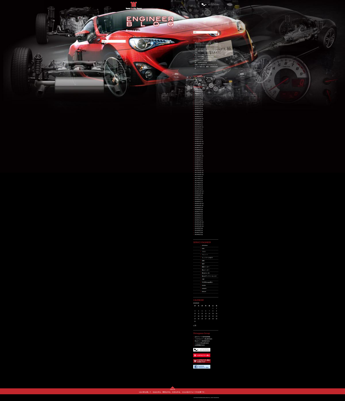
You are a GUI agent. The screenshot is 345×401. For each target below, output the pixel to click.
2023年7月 (198, 114)
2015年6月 (198, 213)
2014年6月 (198, 234)
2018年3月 (198, 166)
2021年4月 (198, 133)
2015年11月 (198, 205)
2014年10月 (198, 226)
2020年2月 (198, 137)
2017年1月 (198, 189)
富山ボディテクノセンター (209, 276)
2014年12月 (198, 222)
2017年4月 (198, 187)
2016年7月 (198, 197)
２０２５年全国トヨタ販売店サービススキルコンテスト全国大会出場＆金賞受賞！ (206, 60)
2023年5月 (198, 116)
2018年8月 (198, 160)
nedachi (204, 288)
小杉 (203, 279)
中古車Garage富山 (207, 282)
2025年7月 (198, 100)
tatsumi (204, 291)
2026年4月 (198, 91)
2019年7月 (198, 147)
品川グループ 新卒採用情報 (202, 337)
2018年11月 (198, 156)
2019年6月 (198, 149)
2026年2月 (198, 94)
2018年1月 (198, 168)
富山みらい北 (205, 273)
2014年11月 (198, 224)
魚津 (203, 263)
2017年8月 (198, 178)
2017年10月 (198, 174)
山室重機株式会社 (200, 345)
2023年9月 (198, 112)
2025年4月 (198, 102)
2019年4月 (198, 154)
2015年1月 (198, 220)
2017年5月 (198, 185)
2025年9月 (198, 98)
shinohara (205, 245)
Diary (196, 79)
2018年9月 (198, 158)
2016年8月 (198, 195)
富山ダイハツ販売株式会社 (202, 341)
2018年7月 (198, 162)
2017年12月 (198, 170)
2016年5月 (198, 201)
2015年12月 (198, 203)
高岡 (203, 260)
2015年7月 (198, 211)
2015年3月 (198, 218)
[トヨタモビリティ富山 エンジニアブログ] (172, 16)
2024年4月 (198, 108)
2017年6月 (198, 182)
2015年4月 (198, 216)
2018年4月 (198, 164)
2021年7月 (198, 129)
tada (203, 248)
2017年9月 (198, 176)
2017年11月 (198, 172)
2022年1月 (198, 125)
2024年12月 (198, 104)
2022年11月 (198, 118)
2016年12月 (198, 191)
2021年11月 (198, 127)
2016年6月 (198, 199)
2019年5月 (198, 151)
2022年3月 (198, 122)
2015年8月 (198, 209)
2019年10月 (198, 143)
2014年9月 (198, 228)
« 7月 (194, 325)
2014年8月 (198, 230)
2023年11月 (198, 110)
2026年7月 (198, 89)
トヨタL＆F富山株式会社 (202, 343)
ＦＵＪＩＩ (205, 254)
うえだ (204, 251)
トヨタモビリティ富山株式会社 (203, 339)
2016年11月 (198, 193)
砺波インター (205, 267)
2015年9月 (198, 207)
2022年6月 (198, 120)
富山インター (205, 270)
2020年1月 (198, 139)
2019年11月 (198, 141)
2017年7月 (198, 180)
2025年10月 (198, 96)
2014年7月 (198, 232)
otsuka (204, 285)
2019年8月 (198, 145)
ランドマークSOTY (207, 257)
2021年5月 (198, 131)
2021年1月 (198, 135)
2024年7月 (198, 106)
